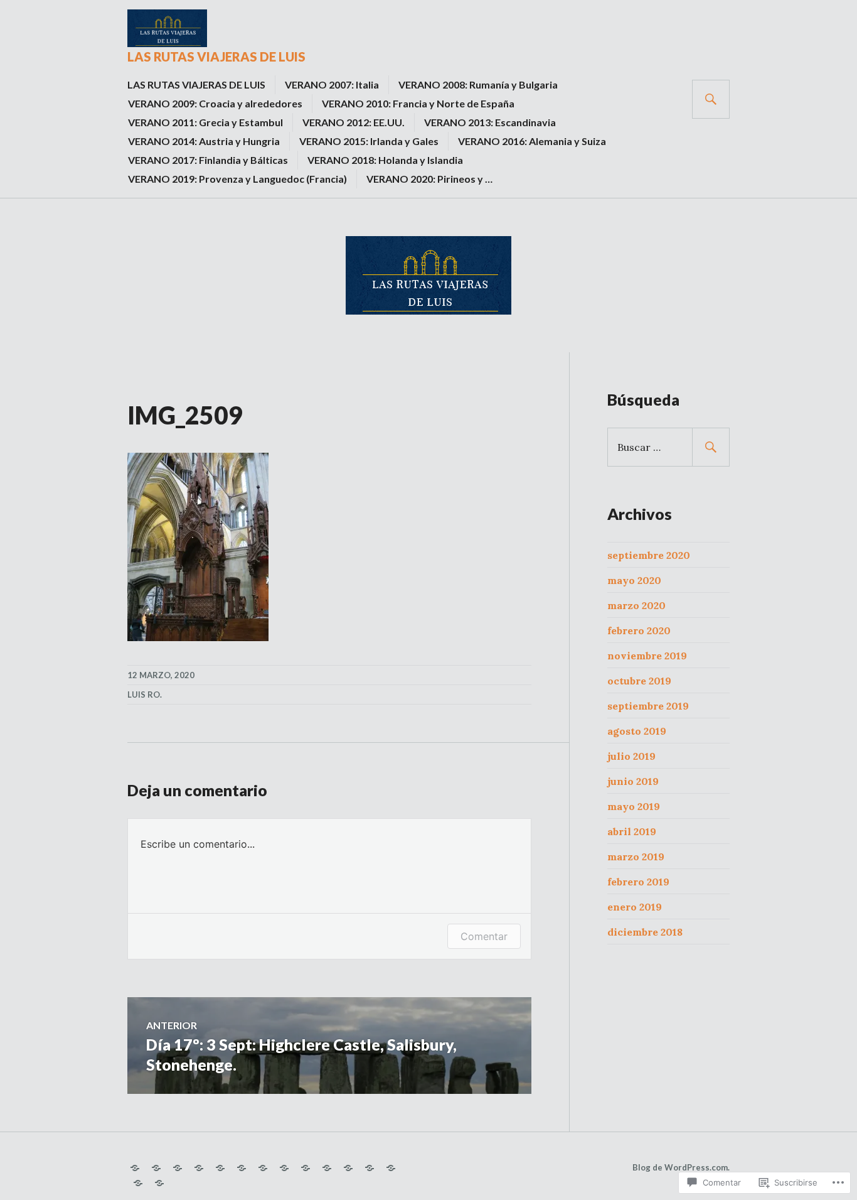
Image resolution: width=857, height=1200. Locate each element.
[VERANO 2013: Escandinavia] (284, 1168)
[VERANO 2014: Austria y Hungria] (305, 1168)
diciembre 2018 (645, 932)
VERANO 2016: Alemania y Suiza (532, 141)
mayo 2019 (633, 806)
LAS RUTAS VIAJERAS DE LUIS (216, 56)
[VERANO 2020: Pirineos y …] (159, 1183)
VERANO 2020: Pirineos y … (429, 179)
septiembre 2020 (648, 555)
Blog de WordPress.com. (681, 1167)
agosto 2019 (636, 731)
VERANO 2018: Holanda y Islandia (385, 160)
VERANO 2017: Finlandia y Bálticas (208, 160)
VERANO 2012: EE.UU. (353, 122)
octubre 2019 (639, 680)
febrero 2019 (638, 881)
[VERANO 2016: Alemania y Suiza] (348, 1168)
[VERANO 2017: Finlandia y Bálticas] (369, 1168)
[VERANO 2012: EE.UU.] (262, 1168)
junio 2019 (633, 781)
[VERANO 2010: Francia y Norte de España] (220, 1168)
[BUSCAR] (711, 99)
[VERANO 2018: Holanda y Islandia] (390, 1168)
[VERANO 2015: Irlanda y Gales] (326, 1168)
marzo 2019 (635, 856)
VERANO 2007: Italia (332, 84)
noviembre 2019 (647, 655)
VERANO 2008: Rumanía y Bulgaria (478, 84)
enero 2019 (634, 906)
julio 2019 (631, 756)
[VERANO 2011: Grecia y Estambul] (241, 1168)
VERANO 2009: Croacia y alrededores (215, 103)
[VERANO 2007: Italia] (156, 1168)
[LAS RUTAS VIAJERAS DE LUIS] (134, 1168)
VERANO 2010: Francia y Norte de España (418, 103)
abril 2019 (631, 831)
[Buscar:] (668, 447)
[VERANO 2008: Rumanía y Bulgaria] (177, 1168)
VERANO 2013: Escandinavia (490, 122)
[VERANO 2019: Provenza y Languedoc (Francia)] (138, 1183)
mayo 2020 (634, 580)
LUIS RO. (144, 694)
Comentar (484, 936)
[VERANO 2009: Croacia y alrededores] (198, 1168)
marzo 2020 (636, 605)
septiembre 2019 (648, 706)
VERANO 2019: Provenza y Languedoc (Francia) (237, 179)
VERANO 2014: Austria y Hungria (204, 141)
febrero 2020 (639, 630)
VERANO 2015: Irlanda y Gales (369, 141)
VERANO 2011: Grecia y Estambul (205, 122)
